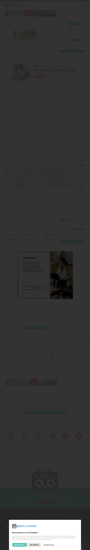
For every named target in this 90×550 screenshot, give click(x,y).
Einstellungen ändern (49, 545)
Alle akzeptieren (19, 545)
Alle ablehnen (34, 545)
